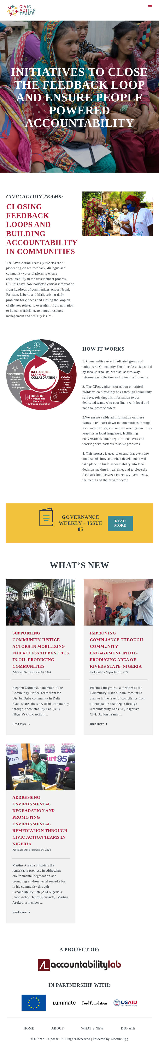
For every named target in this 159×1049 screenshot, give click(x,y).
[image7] (40, 581)
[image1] (40, 745)
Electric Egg (119, 1039)
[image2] (118, 581)
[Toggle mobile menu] (150, 7)
